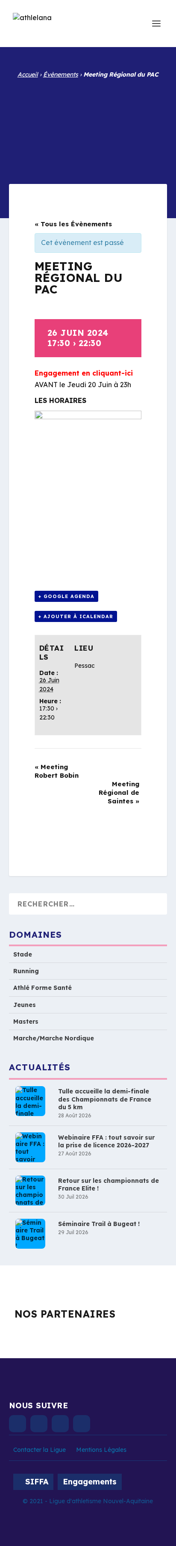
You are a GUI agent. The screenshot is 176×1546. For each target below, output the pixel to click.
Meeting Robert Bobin (57, 771)
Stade (22, 954)
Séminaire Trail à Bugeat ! (99, 1224)
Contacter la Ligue (39, 1450)
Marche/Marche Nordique (53, 1038)
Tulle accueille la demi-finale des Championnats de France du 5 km (104, 1099)
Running (26, 971)
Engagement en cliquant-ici (84, 373)
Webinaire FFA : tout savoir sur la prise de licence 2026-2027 (106, 1141)
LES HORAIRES (61, 400)
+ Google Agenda (66, 596)
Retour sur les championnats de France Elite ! (108, 1184)
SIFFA (36, 1482)
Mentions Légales (101, 1450)
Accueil (28, 74)
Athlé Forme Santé (42, 988)
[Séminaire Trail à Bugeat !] (30, 1234)
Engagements (90, 1482)
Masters (25, 1021)
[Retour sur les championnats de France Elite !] (30, 1190)
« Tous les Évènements (73, 224)
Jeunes (24, 1005)
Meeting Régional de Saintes (119, 792)
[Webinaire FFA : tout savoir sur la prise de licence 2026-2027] (30, 1147)
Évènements (60, 74)
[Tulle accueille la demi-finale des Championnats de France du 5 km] (30, 1101)
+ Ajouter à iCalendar (75, 616)
